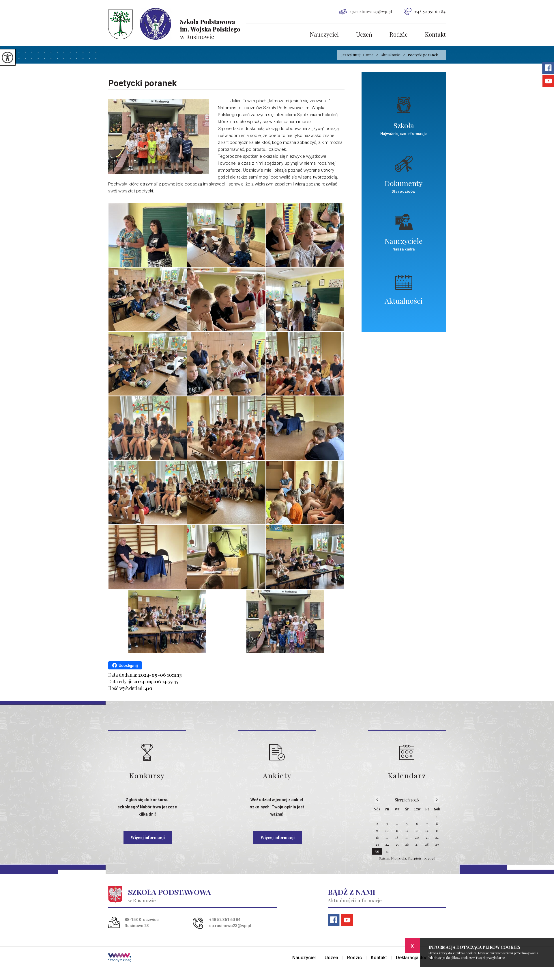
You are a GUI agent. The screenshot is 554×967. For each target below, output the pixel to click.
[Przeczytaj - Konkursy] (147, 752)
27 (417, 844)
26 (407, 844)
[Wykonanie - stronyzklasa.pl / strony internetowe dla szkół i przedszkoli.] (119, 958)
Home (368, 55)
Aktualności (388, 55)
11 (397, 830)
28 (427, 844)
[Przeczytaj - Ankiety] (277, 752)
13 (416, 830)
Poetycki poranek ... (422, 55)
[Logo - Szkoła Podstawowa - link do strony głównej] (177, 23)
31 (386, 851)
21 (427, 837)
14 (426, 830)
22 (437, 837)
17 (386, 837)
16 (377, 837)
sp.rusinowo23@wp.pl (371, 11)
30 (377, 851)
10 (387, 830)
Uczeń (364, 34)
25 (397, 844)
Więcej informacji (148, 837)
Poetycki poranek (142, 83)
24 (387, 844)
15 (437, 830)
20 (417, 837)
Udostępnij (128, 665)
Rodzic (399, 34)
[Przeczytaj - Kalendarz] (407, 752)
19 (407, 837)
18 (396, 837)
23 (377, 844)
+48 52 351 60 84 (430, 11)
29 (437, 844)
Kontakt (435, 34)
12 (406, 830)
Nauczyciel (324, 34)
